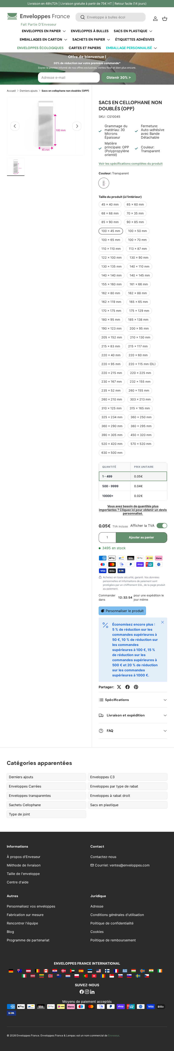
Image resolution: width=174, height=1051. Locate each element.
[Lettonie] (33, 976)
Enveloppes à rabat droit (110, 795)
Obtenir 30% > (119, 77)
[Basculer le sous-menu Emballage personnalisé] (155, 48)
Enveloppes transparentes (30, 795)
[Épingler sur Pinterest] (136, 687)
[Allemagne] (11, 970)
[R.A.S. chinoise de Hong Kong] (94, 976)
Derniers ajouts (29, 90)
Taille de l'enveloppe (23, 874)
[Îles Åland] (142, 970)
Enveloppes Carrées (25, 786)
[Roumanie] (103, 976)
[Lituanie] (41, 976)
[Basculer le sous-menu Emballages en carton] (65, 39)
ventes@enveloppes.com (129, 865)
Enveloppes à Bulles (90, 31)
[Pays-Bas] (68, 976)
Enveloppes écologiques (40, 48)
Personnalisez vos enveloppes (31, 906)
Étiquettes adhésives (134, 39)
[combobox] (111, 17)
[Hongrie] (133, 970)
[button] (164, 18)
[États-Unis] (98, 970)
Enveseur (113, 1035)
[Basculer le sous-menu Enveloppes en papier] (64, 31)
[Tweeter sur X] (119, 687)
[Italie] (24, 976)
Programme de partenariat (28, 940)
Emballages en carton (41, 39)
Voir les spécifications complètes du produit (131, 163)
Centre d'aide (17, 882)
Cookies (97, 932)
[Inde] (151, 970)
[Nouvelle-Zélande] (59, 976)
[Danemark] (63, 970)
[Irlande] (160, 970)
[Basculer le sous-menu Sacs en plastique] (150, 31)
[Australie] (19, 970)
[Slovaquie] (120, 976)
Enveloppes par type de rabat (114, 786)
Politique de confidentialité (111, 923)
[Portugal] (85, 976)
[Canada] (46, 970)
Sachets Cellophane (25, 805)
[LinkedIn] (92, 992)
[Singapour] (111, 976)
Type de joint (19, 814)
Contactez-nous (103, 857)
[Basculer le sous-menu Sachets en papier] (108, 39)
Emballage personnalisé (129, 48)
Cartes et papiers (85, 48)
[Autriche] (28, 970)
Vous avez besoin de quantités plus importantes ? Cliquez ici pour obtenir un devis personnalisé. (133, 509)
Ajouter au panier (141, 537)
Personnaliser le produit (125, 611)
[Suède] (138, 976)
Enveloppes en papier (41, 31)
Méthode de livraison (24, 865)
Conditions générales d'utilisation (117, 915)
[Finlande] (107, 970)
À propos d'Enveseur (23, 857)
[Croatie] (54, 970)
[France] (116, 970)
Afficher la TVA (142, 525)
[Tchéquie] (147, 976)
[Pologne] (76, 976)
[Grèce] (125, 970)
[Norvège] (50, 976)
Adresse (96, 906)
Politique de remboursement (113, 940)
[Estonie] (90, 970)
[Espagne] (81, 970)
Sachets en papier (88, 39)
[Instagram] (87, 992)
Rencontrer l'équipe (22, 923)
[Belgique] (37, 970)
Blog (10, 932)
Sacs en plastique (130, 31)
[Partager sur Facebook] (127, 687)
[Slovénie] (129, 976)
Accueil (11, 90)
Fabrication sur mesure (25, 915)
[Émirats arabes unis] (72, 970)
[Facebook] (82, 992)
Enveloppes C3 (102, 777)
